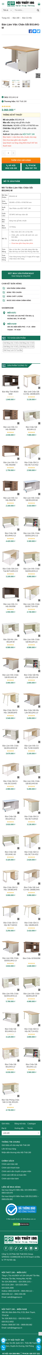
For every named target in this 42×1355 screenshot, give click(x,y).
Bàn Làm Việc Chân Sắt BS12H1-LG (32, 534)
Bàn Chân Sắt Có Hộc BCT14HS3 (32, 818)
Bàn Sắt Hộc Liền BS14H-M (10, 641)
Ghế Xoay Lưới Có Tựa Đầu (13, 350)
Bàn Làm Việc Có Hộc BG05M (10, 605)
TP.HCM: (31, 167)
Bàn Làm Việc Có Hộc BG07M (10, 499)
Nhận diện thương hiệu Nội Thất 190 (16, 1152)
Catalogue (31, 1124)
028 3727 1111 (34, 1354)
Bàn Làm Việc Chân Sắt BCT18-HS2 (32, 605)
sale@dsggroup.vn (14, 1297)
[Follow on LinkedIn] (31, 1248)
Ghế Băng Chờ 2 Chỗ (11, 343)
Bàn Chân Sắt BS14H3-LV (10, 1065)
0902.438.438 (19, 1294)
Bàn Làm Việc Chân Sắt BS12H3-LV (32, 570)
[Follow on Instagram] (11, 1248)
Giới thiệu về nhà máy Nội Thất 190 (16, 1145)
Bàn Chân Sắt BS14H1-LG (31, 1065)
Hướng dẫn (19, 1128)
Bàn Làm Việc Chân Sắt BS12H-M (32, 995)
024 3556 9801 (14, 1354)
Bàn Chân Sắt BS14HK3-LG (10, 1030)
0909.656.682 (7, 1199)
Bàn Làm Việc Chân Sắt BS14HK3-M (10, 747)
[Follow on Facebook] (6, 1248)
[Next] (37, 58)
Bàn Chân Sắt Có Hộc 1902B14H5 (32, 924)
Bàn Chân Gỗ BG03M (31, 958)
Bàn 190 (16, 18)
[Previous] (5, 58)
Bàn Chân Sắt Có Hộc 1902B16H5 (10, 711)
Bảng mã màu (20, 1124)
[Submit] (38, 10)
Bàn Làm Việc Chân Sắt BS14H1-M (10, 676)
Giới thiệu (6, 1124)
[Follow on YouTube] (36, 1248)
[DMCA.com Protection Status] (21, 1224)
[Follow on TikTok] (16, 1248)
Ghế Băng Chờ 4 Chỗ (11, 347)
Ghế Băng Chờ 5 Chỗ (27, 347)
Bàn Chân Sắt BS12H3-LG (10, 818)
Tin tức (30, 1128)
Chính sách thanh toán (11, 1168)
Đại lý (4, 1128)
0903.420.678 (7, 1193)
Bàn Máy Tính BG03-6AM (10, 393)
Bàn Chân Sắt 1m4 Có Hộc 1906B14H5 (31, 888)
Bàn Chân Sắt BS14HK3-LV (10, 534)
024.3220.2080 (8, 1288)
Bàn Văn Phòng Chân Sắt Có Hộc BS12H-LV (10, 1102)
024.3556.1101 (25, 1282)
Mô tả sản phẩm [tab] (11, 181)
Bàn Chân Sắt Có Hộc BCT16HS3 (10, 924)
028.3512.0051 (31, 1196)
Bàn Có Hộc (27, 18)
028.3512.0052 (8, 1322)
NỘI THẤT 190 (29, 134)
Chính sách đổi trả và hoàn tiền (14, 1175)
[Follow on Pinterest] (26, 1248)
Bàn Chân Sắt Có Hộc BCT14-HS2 (32, 464)
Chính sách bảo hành (10, 1179)
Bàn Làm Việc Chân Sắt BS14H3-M (32, 782)
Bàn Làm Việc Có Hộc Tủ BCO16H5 (31, 747)
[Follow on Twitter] (21, 1248)
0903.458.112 (26, 1291)
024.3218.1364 (8, 1285)
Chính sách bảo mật (10, 1164)
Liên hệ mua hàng (9, 1149)
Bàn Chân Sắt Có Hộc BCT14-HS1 (32, 1030)
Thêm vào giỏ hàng (21, 160)
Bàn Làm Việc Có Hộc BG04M (10, 464)
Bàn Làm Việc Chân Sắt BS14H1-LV (10, 959)
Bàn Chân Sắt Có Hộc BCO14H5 (10, 782)
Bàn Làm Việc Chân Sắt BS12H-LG (32, 641)
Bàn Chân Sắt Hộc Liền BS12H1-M (31, 676)
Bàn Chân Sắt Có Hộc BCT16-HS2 (32, 853)
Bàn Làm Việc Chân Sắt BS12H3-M (32, 499)
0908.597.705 (13, 1325)
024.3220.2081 (22, 1285)
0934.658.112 (7, 1294)
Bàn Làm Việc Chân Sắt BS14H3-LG (10, 995)
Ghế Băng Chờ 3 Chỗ (27, 343)
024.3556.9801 (31, 1190)
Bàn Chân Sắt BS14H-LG (31, 428)
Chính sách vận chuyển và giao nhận (16, 1171)
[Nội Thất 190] (21, 4)
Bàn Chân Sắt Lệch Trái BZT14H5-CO (10, 570)
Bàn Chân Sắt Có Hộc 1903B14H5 (10, 888)
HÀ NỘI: (11, 167)
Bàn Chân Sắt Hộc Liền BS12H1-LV (31, 711)
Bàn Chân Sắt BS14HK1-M (10, 853)
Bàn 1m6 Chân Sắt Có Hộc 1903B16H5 (31, 393)
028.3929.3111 (11, 1318)
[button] (3, 4)
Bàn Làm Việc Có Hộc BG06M (10, 428)
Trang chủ (6, 18)
